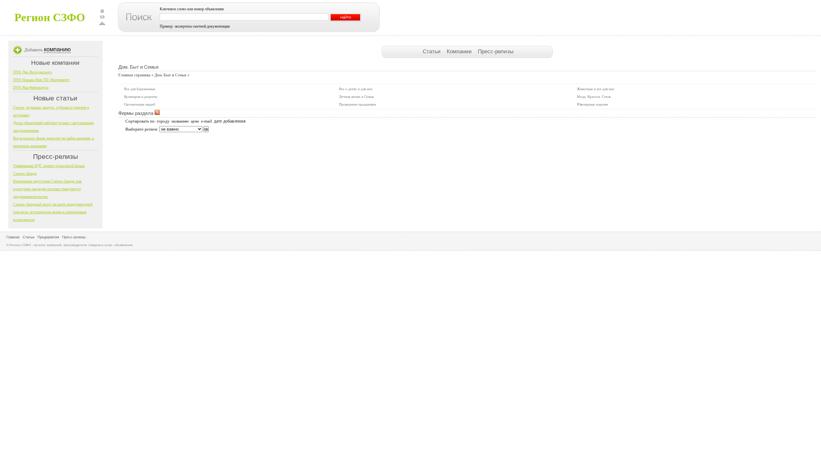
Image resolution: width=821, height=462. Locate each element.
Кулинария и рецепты (140, 96)
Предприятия (48, 237)
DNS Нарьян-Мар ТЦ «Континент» (41, 80)
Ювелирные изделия (592, 104)
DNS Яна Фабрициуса (30, 87)
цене (195, 121)
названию (180, 121)
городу (163, 121)
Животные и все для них (595, 89)
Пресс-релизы (495, 51)
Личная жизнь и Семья (356, 96)
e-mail (206, 121)
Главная (13, 237)
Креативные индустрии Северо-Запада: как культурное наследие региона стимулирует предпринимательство (47, 189)
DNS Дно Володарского (32, 72)
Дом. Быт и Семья (170, 75)
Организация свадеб (139, 104)
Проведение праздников (357, 104)
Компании (460, 51)
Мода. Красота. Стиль (594, 96)
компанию (57, 49)
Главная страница (134, 75)
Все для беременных (140, 89)
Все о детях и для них (356, 89)
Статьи (432, 51)
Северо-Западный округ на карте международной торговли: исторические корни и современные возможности (52, 212)
